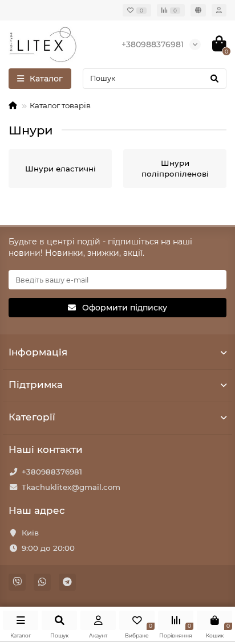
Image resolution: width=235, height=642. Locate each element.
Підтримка (36, 384)
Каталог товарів (60, 105)
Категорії (32, 417)
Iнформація (38, 352)
